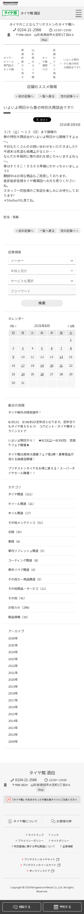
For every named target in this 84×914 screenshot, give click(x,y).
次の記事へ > (69, 96)
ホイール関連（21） (22, 503)
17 (22, 365)
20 (51, 365)
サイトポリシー (60, 840)
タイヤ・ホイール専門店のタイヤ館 (9, 63)
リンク (55, 835)
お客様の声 (64, 821)
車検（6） (15, 541)
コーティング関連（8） (24, 560)
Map (44, 39)
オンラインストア (39, 871)
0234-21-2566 (29, 29)
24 (22, 374)
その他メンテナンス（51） (26, 522)
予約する (65, 906)
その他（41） (17, 598)
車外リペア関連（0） (22, 569)
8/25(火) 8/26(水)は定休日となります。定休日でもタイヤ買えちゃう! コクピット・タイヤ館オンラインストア (42, 426)
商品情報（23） (19, 617)
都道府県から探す (22, 63)
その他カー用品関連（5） (25, 579)
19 (42, 365)
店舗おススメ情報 (54, 63)
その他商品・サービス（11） (28, 588)
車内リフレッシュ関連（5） (27, 550)
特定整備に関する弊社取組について (34, 846)
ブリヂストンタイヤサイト (39, 859)
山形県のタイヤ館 (33, 63)
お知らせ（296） (19, 607)
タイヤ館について (25, 821)
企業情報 (68, 846)
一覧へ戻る (47, 96)
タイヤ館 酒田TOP (44, 63)
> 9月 (71, 326)
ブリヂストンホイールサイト (39, 865)
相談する (24, 906)
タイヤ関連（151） (21, 494)
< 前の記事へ (25, 96)
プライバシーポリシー (31, 840)
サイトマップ (36, 835)
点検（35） (16, 532)
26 (42, 374)
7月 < (13, 326)
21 (61, 365)
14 (61, 357)
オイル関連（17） (20, 513)
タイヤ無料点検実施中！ (25, 412)
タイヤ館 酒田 (30, 13)
